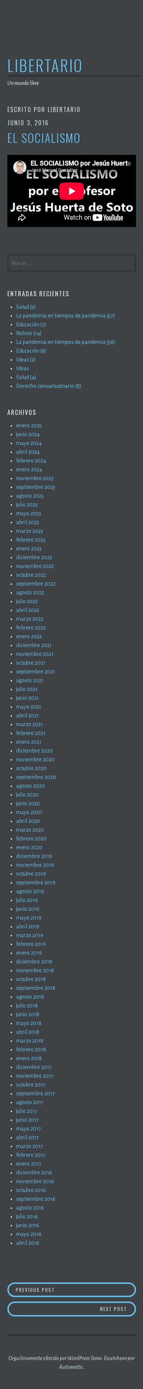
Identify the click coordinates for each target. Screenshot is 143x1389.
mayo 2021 (28, 707)
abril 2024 (28, 452)
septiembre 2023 (35, 487)
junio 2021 (27, 698)
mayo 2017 (28, 1129)
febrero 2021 (30, 733)
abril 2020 (28, 821)
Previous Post (41, 1289)
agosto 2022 (30, 592)
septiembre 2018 (35, 988)
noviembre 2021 (35, 654)
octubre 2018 (31, 979)
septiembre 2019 (35, 882)
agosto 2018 (30, 997)
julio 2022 (27, 601)
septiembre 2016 (35, 1199)
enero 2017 (28, 1164)
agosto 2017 (30, 1102)
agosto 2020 (30, 786)
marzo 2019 (29, 935)
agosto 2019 (30, 891)
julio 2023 (26, 505)
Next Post (118, 1308)
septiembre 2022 (35, 584)
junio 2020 (28, 803)
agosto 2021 (30, 680)
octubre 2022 (31, 575)
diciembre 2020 (34, 751)
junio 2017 (27, 1120)
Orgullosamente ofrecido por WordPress (49, 1358)
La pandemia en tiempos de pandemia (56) (65, 342)
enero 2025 (29, 425)
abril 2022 (27, 610)
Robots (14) (29, 333)
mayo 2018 (28, 1023)
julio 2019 (27, 900)
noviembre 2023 (35, 478)
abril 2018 (27, 1032)
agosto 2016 (30, 1208)
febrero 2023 (30, 540)
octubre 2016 (31, 1190)
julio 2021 (26, 689)
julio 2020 (27, 795)
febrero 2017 (30, 1155)
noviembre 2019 (35, 865)
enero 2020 (29, 847)
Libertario (45, 65)
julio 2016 (27, 1216)
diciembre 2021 (34, 645)
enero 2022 (29, 636)
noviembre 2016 (35, 1181)
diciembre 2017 (34, 1067)
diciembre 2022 (34, 557)
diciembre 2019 (34, 856)
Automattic (71, 1367)
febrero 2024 (31, 461)
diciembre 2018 (34, 962)
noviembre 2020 (35, 759)
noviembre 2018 (35, 970)
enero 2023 (28, 548)
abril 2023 (27, 522)
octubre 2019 (31, 874)
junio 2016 (27, 1225)
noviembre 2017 (35, 1076)
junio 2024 (28, 434)
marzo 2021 (29, 724)
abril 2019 (27, 926)
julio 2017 (26, 1111)
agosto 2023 (30, 496)
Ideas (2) (26, 360)
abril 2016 (27, 1243)
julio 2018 (27, 1006)
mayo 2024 (29, 443)
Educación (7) (31, 324)
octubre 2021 (30, 663)
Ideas (22, 368)
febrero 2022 (31, 628)
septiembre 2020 (36, 777)
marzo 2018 (29, 1041)
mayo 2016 (28, 1234)
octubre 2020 (31, 768)
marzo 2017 (29, 1146)
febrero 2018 (31, 1049)
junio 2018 (27, 1014)
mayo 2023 (28, 513)
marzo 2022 (29, 619)
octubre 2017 (30, 1085)
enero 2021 (28, 742)
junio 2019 (27, 909)
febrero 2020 (31, 839)
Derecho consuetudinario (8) (48, 386)
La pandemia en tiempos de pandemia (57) (65, 316)
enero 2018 (29, 1058)
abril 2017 (27, 1137)
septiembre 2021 (35, 672)
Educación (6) (31, 351)
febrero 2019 (31, 944)
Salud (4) (26, 377)
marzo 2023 (29, 531)
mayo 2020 (29, 812)
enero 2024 (29, 469)
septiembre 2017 (35, 1093)
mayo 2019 (28, 918)
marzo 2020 (30, 830)
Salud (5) (26, 307)
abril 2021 (27, 715)
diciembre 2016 (34, 1173)
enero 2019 (29, 953)
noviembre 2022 (35, 566)
